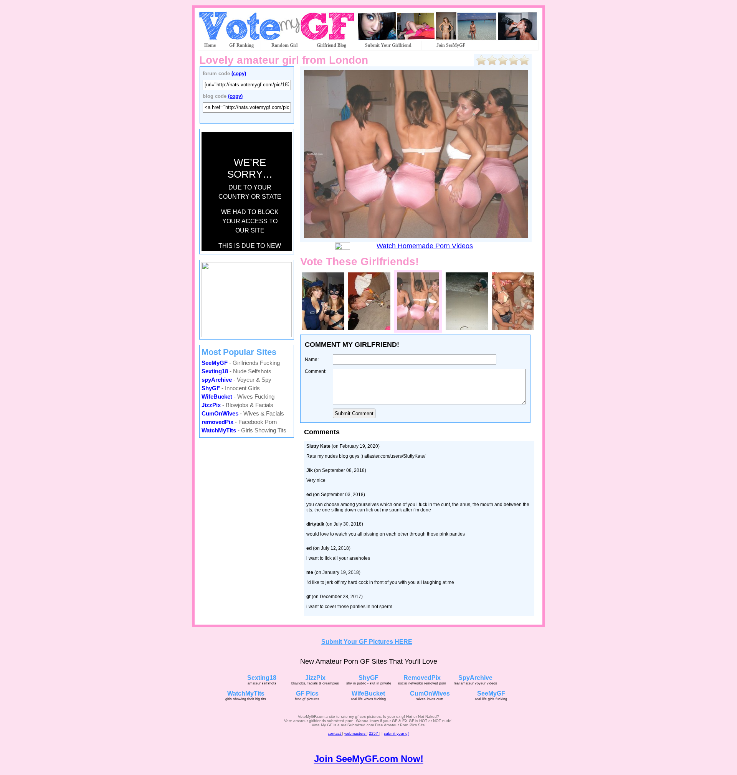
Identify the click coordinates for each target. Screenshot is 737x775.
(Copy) (238, 73)
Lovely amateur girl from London (283, 60)
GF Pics (307, 693)
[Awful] (481, 60)
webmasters (355, 733)
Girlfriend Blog (331, 45)
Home (210, 45)
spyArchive (217, 379)
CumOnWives (220, 413)
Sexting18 (215, 371)
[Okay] (502, 60)
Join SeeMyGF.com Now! (368, 759)
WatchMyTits (219, 430)
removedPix (217, 422)
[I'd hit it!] (513, 60)
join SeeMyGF (450, 45)
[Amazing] (524, 60)
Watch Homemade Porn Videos (425, 246)
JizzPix (211, 405)
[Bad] (492, 60)
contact (335, 733)
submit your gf (396, 733)
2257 (374, 733)
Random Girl (284, 45)
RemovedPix (422, 677)
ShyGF (211, 388)
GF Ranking (241, 45)
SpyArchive (475, 677)
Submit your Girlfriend (388, 45)
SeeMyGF (215, 362)
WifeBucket (217, 396)
